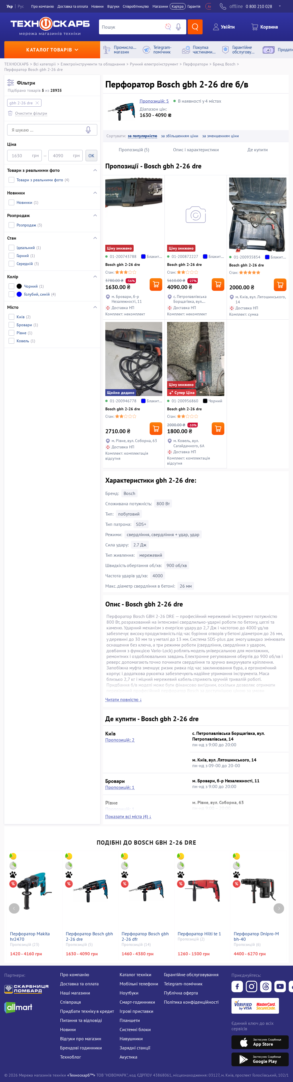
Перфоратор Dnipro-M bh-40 (256, 936)
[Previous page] (14, 908)
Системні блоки (135, 1029)
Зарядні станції (135, 1048)
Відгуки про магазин (80, 1038)
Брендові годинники (81, 1048)
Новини (97, 6)
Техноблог (70, 1057)
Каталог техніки (135, 974)
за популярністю (142, 136)
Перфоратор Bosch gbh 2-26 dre (89, 936)
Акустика (128, 1057)
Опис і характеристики (196, 149)
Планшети (130, 1020)
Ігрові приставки (136, 1011)
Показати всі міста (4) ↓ (128, 816)
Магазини (160, 6)
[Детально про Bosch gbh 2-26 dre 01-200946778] (133, 359)
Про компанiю (42, 6)
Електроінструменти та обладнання (93, 64)
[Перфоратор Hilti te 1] (202, 891)
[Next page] (279, 908)
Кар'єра (177, 6)
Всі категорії (44, 64)
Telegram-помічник (183, 983)
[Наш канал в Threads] (266, 987)
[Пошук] (195, 26)
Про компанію (74, 974)
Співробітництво (136, 6)
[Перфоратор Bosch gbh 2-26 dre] (90, 891)
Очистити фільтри (31, 113)
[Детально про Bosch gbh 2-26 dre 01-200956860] (195, 359)
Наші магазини (75, 993)
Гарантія (193, 6)
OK (91, 155)
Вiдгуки (113, 6)
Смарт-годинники (137, 1002)
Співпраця (70, 1002)
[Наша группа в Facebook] (237, 987)
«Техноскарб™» (81, 1075)
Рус (21, 6)
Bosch (129, 493)
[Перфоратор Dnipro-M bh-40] (258, 891)
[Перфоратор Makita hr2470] (34, 891)
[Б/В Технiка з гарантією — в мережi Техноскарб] (280, 987)
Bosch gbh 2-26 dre (122, 264)
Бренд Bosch (224, 64)
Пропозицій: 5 (154, 101)
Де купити (258, 149)
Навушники (131, 1038)
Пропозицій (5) (134, 149)
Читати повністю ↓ (123, 699)
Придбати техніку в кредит (87, 1011)
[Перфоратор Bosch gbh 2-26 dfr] (146, 891)
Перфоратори (195, 64)
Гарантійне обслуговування (191, 974)
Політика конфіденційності (191, 1002)
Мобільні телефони (139, 983)
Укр (10, 6)
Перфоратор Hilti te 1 (199, 933)
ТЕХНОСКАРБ (16, 64)
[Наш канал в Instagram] (251, 987)
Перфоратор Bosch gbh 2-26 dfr (145, 936)
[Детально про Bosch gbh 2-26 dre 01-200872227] (195, 215)
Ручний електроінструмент (154, 64)
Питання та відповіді (81, 1020)
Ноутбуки (129, 993)
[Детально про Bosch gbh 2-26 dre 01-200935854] (257, 215)
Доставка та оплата (73, 6)
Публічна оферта (181, 993)
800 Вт (163, 503)
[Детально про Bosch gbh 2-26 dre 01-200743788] (133, 215)
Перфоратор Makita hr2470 (30, 936)
